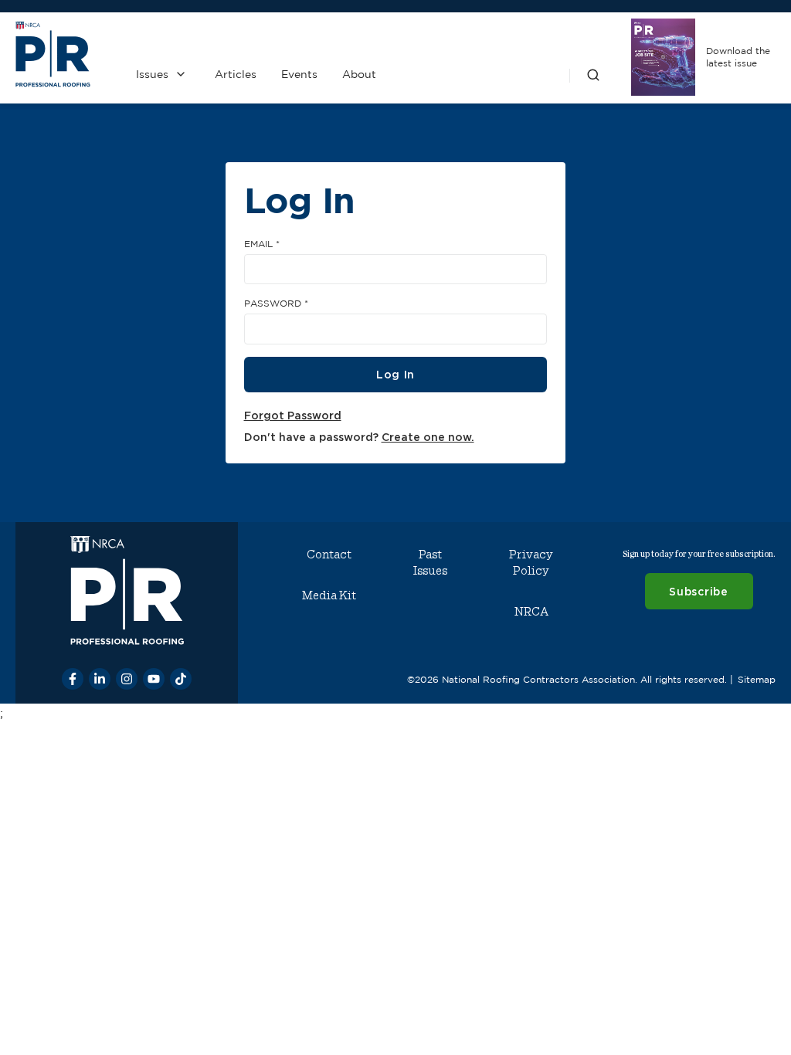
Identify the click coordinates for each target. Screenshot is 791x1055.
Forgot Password (292, 415)
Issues (152, 74)
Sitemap (757, 679)
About (359, 74)
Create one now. (428, 437)
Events (299, 74)
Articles (235, 74)
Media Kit (329, 595)
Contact (329, 554)
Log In (395, 374)
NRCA (531, 612)
